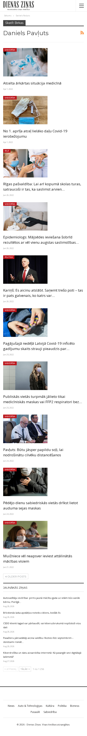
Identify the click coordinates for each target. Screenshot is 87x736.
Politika (9, 257)
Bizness (74, 706)
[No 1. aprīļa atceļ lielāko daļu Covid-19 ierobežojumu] (25, 110)
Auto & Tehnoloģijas (30, 706)
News (11, 706)
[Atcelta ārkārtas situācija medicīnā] (25, 62)
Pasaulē (35, 712)
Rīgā (7, 150)
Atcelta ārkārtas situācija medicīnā (32, 83)
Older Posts (16, 576)
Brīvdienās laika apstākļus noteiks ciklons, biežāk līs (31, 612)
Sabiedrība (10, 49)
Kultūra (50, 706)
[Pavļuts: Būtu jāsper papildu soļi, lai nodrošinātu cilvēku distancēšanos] (25, 429)
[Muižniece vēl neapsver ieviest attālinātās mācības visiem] (25, 535)
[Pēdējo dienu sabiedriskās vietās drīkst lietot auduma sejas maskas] (25, 482)
